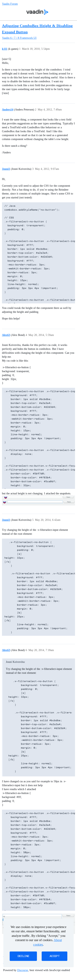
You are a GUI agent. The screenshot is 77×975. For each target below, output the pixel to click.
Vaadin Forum (10, 3)
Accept (54, 956)
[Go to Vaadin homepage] (37, 12)
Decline (23, 956)
